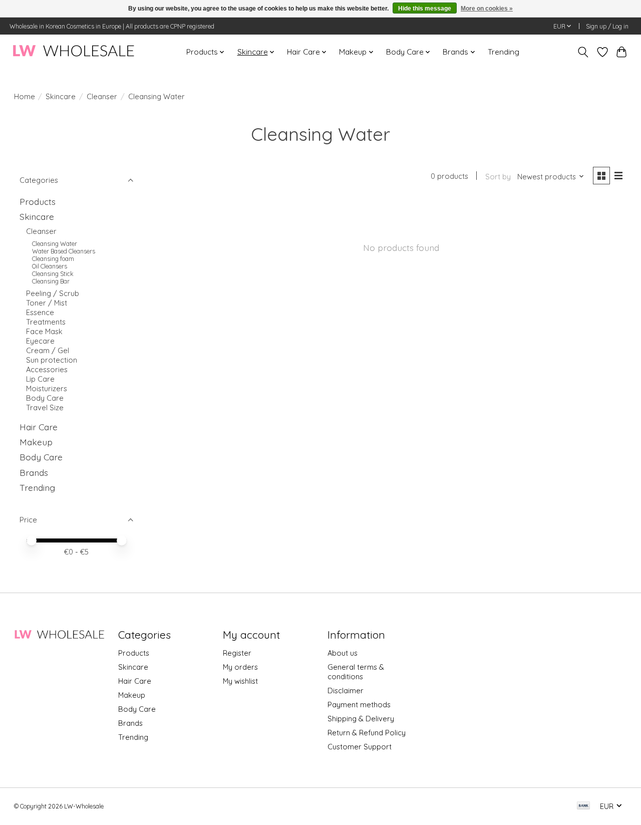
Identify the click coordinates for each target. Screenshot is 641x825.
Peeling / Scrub (52, 293)
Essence (40, 312)
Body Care (45, 398)
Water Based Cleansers (63, 251)
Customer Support (360, 746)
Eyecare (40, 341)
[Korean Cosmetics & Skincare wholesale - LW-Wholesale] (73, 52)
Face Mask (44, 331)
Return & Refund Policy (367, 732)
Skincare (61, 96)
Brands (34, 472)
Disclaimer (346, 690)
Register (237, 653)
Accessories (47, 369)
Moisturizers (46, 388)
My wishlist (240, 681)
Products (38, 201)
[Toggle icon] (582, 52)
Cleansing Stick (53, 274)
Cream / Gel (47, 350)
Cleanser (102, 96)
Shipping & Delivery (361, 718)
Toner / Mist (46, 303)
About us (343, 653)
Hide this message (424, 8)
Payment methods (359, 704)
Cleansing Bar (51, 281)
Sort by (498, 176)
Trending (503, 52)
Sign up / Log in (607, 26)
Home (24, 96)
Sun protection (51, 360)
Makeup (36, 441)
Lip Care (40, 379)
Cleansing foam (53, 258)
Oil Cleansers (49, 266)
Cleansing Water (54, 243)
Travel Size (45, 407)
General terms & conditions (356, 671)
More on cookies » (487, 8)
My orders (240, 667)
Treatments (46, 322)
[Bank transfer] (583, 806)
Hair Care (39, 426)
